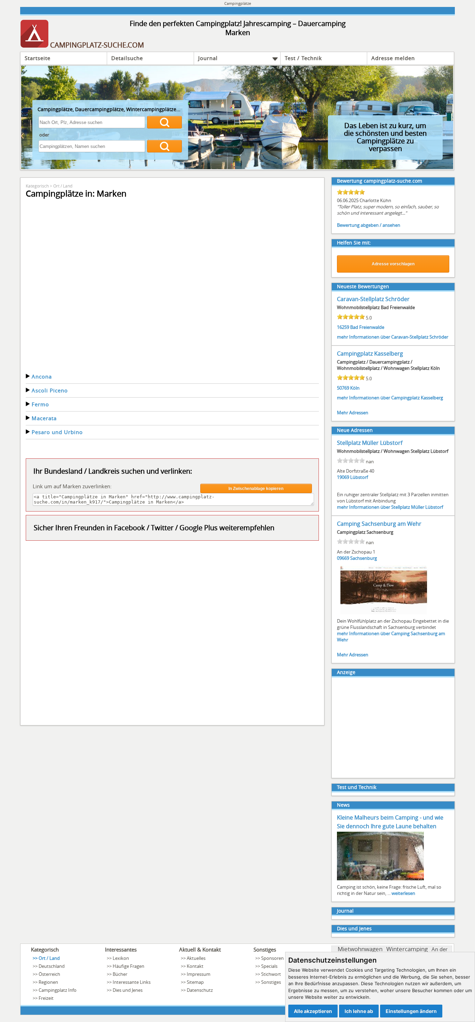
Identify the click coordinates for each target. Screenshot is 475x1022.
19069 (343, 477)
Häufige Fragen (128, 966)
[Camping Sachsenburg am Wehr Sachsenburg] (383, 613)
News (343, 804)
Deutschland (52, 966)
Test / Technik (303, 58)
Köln (355, 388)
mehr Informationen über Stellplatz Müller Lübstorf (390, 507)
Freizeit (46, 998)
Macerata (44, 418)
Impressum (198, 974)
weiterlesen (403, 893)
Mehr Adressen (352, 412)
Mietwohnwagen (360, 949)
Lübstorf (359, 477)
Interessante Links (132, 982)
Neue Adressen (355, 430)
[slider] (351, 192)
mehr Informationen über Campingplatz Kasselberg (390, 397)
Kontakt (195, 966)
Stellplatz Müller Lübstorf (369, 443)
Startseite (37, 58)
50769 (343, 388)
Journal (208, 58)
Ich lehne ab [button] (359, 1011)
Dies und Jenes (354, 928)
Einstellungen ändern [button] (411, 1011)
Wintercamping (407, 949)
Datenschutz (200, 990)
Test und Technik (356, 787)
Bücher (120, 974)
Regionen (48, 982)
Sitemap (195, 982)
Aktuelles (196, 958)
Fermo (40, 404)
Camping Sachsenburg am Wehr (379, 523)
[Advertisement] (172, 632)
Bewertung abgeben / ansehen (368, 225)
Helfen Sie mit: (354, 242)
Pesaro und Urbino (57, 432)
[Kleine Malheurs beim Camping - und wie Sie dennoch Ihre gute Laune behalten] (380, 879)
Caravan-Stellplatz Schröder (373, 299)
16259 (343, 327)
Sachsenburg (363, 558)
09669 (343, 558)
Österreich (49, 974)
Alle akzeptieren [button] (313, 1011)
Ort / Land (62, 186)
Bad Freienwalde (367, 327)
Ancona (42, 376)
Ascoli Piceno (50, 390)
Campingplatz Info (58, 990)
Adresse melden (393, 58)
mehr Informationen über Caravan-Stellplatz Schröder (392, 337)
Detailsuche (127, 58)
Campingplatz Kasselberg (370, 353)
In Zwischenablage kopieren (255, 488)
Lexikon (121, 958)
